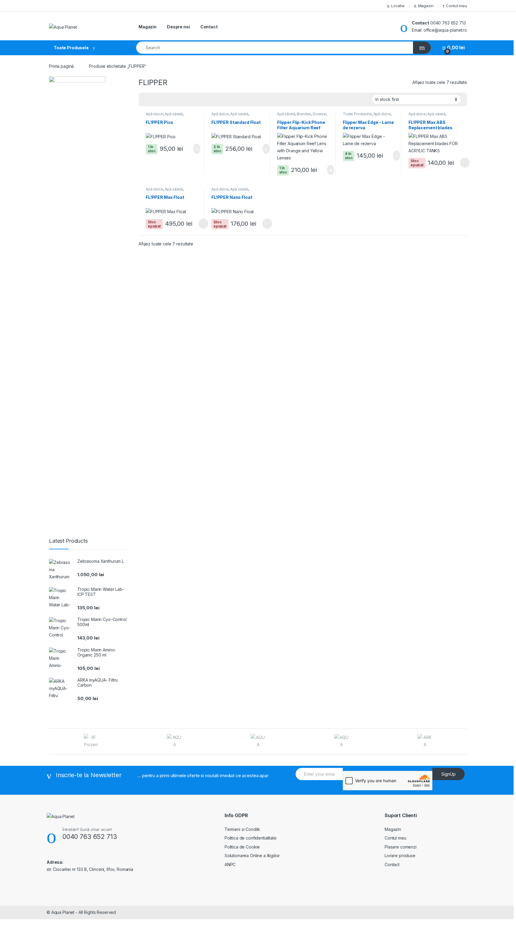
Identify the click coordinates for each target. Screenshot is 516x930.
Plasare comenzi (401, 846)
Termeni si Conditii (242, 829)
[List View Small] (173, 100)
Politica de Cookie (242, 846)
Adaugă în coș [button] (192, 149)
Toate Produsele (357, 114)
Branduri (304, 114)
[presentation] (465, 742)
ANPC (230, 864)
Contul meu (456, 5)
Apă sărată (174, 114)
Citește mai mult (463, 163)
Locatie (398, 5)
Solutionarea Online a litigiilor (252, 855)
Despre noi (178, 26)
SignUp (448, 774)
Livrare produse (400, 855)
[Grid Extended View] (155, 100)
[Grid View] (147, 100)
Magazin (426, 5)
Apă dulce (154, 114)
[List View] (164, 100)
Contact (209, 26)
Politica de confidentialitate (251, 837)
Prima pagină (61, 66)
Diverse (319, 114)
